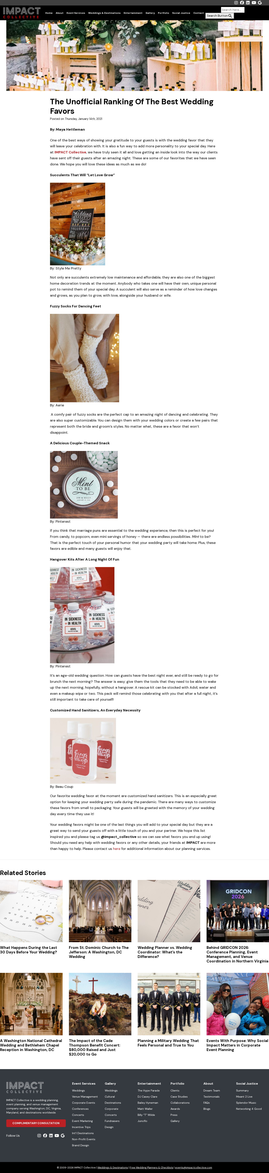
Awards (175, 1109)
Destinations (113, 1102)
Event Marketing (82, 1121)
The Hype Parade (149, 1090)
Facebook (242, 3)
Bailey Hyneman (148, 1102)
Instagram (236, 3)
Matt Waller (145, 1109)
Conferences (80, 1109)
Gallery (150, 13)
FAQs (206, 1102)
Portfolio (163, 13)
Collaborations (180, 1102)
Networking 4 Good (249, 1109)
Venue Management (85, 1096)
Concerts (78, 1115)
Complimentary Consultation (35, 1123)
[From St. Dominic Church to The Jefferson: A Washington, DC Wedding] (100, 911)
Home (49, 13)
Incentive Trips (81, 1127)
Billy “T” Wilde (146, 1115)
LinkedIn (248, 3)
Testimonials (211, 1096)
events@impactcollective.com (193, 1167)
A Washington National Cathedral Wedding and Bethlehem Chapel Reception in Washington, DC (31, 1045)
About (59, 13)
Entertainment (133, 13)
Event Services (76, 13)
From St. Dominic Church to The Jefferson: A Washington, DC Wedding (99, 952)
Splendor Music (246, 1102)
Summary (242, 1090)
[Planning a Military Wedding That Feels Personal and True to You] (169, 1004)
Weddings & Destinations (104, 13)
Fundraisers (112, 1121)
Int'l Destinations (83, 1133)
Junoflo (142, 1121)
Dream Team (211, 1090)
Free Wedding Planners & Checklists (151, 1167)
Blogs (206, 1109)
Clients (175, 1090)
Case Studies (179, 1096)
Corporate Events (83, 1102)
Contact (198, 13)
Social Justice (181, 13)
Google (260, 3)
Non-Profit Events (83, 1139)
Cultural (110, 1096)
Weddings (78, 1090)
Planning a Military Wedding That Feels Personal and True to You (168, 1043)
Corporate (111, 1109)
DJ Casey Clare (147, 1096)
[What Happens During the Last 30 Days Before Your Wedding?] (31, 911)
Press (174, 1115)
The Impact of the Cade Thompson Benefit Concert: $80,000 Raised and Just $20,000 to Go (94, 1047)
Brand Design (80, 1145)
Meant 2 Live (244, 1096)
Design (109, 1127)
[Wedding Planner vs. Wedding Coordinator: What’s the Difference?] (169, 911)
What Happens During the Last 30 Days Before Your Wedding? (28, 950)
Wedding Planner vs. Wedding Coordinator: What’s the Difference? (165, 952)
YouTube (254, 3)
